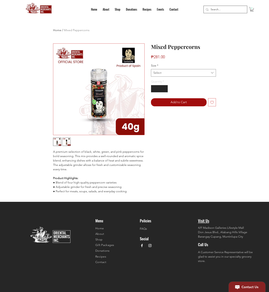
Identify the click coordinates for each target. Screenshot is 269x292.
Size (154, 65)
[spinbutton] (159, 88)
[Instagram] (150, 245)
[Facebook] (142, 245)
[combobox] (183, 72)
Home (57, 30)
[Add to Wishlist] (212, 102)
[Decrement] (154, 88)
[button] (252, 9)
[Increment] (164, 88)
